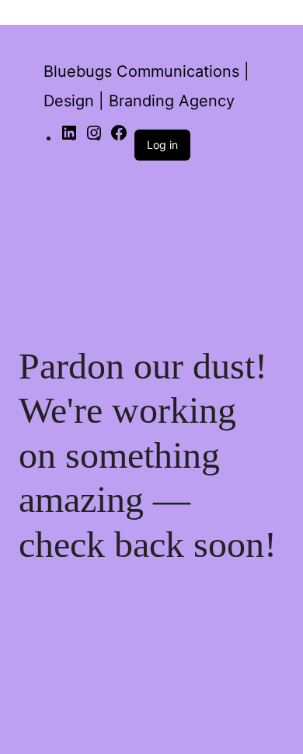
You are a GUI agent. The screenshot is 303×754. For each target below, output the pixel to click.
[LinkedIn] (69, 137)
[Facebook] (119, 137)
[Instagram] (94, 137)
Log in (162, 144)
